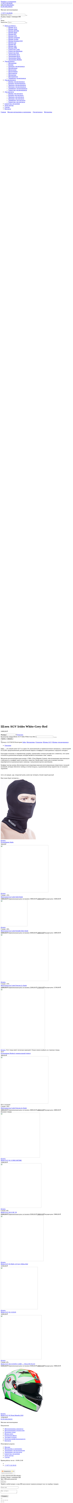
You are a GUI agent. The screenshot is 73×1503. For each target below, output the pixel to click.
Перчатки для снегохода (16, 98)
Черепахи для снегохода (16, 97)
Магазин (7, 1447)
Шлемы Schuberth (14, 37)
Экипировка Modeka (15, 59)
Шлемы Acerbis (13, 39)
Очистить (20, 735)
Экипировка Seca (14, 54)
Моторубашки (13, 71)
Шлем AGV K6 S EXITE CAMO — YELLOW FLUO (18, 1364)
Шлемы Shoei (12, 32)
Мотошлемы (12, 63)
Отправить (5, 1496)
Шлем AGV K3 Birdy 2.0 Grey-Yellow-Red (14, 1264)
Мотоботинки (12, 68)
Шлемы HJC (12, 34)
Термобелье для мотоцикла (17, 78)
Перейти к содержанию (8, 1)
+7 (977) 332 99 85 (6, 3)
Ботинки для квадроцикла (16, 83)
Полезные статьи (10, 1432)
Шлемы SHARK (13, 31)
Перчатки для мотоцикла (16, 66)
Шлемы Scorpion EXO (15, 41)
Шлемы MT (12, 44)
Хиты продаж (9, 105)
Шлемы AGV (12, 27)
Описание (8, 745)
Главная (3, 112)
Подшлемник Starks (7, 842)
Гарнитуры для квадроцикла (17, 90)
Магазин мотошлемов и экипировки (19, 112)
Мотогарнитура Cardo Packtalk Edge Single (14, 931)
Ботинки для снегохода (15, 95)
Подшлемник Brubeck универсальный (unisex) (16, 1053)
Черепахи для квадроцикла (17, 85)
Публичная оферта (11, 1435)
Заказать (10, 738)
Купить (4, 738)
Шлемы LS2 (12, 42)
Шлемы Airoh (12, 29)
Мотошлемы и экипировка (13, 1449)
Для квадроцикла (10, 80)
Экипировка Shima (14, 58)
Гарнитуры (12, 104)
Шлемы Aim (12, 46)
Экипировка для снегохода (13, 1452)
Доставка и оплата (11, 1437)
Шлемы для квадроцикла (16, 81)
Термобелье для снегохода (16, 100)
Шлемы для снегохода (15, 93)
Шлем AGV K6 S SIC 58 (9, 1212)
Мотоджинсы (12, 73)
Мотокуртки (12, 70)
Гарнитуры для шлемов (12, 1454)
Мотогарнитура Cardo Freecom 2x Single (14, 985)
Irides (24, 742)
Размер (3, 735)
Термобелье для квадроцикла (17, 88)
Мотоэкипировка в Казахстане (15, 1430)
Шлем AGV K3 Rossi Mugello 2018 (12, 1415)
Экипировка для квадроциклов (15, 1450)
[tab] (38, 745)
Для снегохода (9, 92)
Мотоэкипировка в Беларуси (14, 1429)
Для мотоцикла (9, 61)
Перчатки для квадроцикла (17, 87)
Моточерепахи (13, 76)
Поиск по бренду (10, 25)
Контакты (8, 109)
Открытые (38, 742)
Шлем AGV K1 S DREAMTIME (11, 1160)
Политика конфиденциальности (15, 1439)
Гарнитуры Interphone (15, 51)
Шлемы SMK (12, 48)
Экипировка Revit (14, 56)
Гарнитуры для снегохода (16, 102)
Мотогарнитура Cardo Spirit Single (12, 897)
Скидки (7, 107)
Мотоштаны (12, 75)
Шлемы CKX (12, 36)
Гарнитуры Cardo (14, 49)
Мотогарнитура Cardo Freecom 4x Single (14, 1108)
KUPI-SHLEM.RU (7, 6)
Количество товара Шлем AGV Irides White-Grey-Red (18, 737)
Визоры (10, 65)
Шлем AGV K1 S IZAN (8, 1312)
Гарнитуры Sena (13, 53)
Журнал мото (9, 1434)
